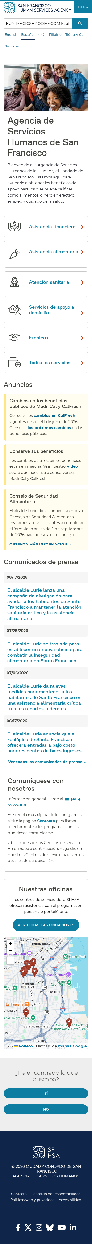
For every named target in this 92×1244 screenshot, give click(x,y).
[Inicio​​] (38, 7)
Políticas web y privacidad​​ (32, 1200)
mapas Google (72, 1046)
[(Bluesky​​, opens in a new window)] (50, 1230)
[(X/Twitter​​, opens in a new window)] (28, 1229)
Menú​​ (83, 6)
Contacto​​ (19, 1194)
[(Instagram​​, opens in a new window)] (39, 1229)
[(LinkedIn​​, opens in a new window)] (73, 1229)
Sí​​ (46, 1093)
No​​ (46, 1109)
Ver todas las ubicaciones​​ (46, 925)
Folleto (25, 1046)
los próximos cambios (49, 428)
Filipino (55, 34)
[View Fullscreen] (10, 960)
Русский (12, 46)
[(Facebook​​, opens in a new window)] (18, 1229)
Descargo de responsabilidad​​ (56, 1194)
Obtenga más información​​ (38, 544)
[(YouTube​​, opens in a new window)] (61, 1229)
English (11, 34)
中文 (41, 34)
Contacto (46, 821)
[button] (33, 963)
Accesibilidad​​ (70, 1200)
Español (28, 34)
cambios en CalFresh (54, 415)
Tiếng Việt (74, 34)
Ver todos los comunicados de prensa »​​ (47, 762)
